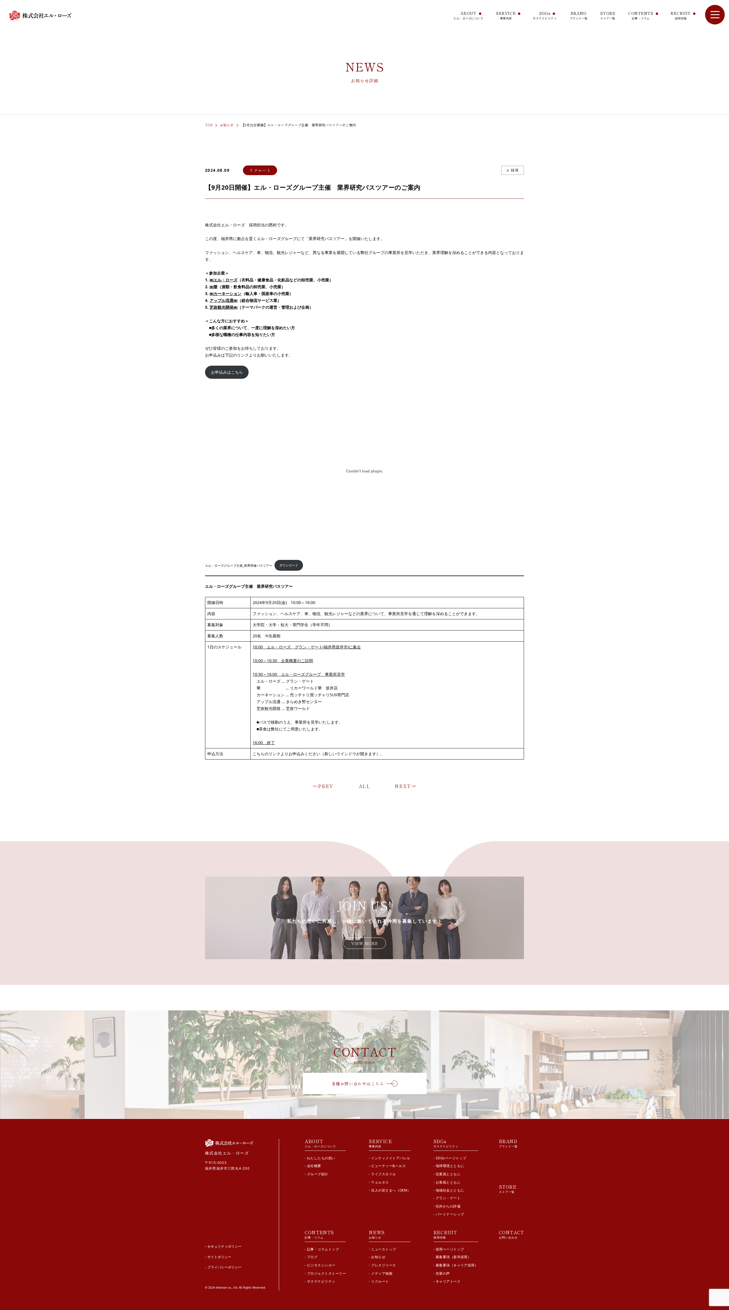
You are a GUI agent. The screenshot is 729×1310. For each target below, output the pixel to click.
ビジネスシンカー (321, 1265)
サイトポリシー (219, 1256)
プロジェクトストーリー (326, 1273)
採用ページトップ (450, 1249)
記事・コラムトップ (323, 1249)
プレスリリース (383, 1265)
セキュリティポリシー (224, 1246)
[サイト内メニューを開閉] (715, 14)
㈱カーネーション (225, 293)
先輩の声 (443, 1273)
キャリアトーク (448, 1281)
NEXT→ (405, 786)
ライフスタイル (383, 1174)
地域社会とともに (450, 1190)
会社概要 (314, 1166)
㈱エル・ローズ (223, 280)
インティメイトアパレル (390, 1158)
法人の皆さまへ (390, 1190)
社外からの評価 (448, 1206)
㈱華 (214, 286)
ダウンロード (288, 565)
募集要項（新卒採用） (453, 1257)
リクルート (380, 1281)
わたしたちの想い (321, 1158)
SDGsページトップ (451, 1158)
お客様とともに (448, 1182)
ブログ (312, 1257)
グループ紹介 (317, 1174)
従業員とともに (448, 1174)
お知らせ (227, 124)
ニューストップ (383, 1249)
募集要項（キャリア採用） (457, 1265)
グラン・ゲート (448, 1198)
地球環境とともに (450, 1166)
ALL (364, 786)
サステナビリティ (321, 1281)
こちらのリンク (266, 753)
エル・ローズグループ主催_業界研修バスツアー (238, 565)
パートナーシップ (450, 1214)
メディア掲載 (381, 1273)
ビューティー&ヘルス (388, 1166)
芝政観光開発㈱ (223, 307)
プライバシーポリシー (224, 1267)
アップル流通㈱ (223, 300)
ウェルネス (380, 1182)
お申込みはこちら (227, 372)
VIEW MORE (364, 943)
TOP (208, 124)
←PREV (323, 786)
